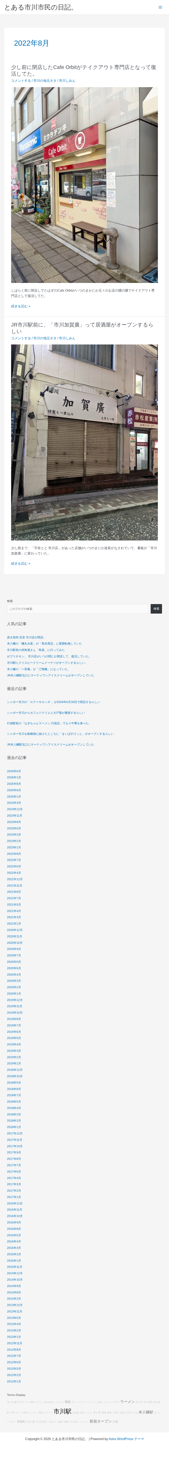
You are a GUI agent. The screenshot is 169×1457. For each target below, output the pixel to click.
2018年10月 (15, 1076)
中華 (12, 1412)
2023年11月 (14, 815)
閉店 (68, 1402)
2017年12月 (15, 1133)
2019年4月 (14, 1044)
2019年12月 (15, 1000)
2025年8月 (14, 783)
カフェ (38, 1402)
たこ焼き (98, 1402)
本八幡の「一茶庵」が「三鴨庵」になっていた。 (38, 669)
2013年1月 (14, 1336)
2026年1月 (14, 777)
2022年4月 (14, 872)
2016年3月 (14, 1247)
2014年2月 (14, 1298)
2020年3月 (14, 980)
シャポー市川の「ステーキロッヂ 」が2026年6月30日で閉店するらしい (53, 702)
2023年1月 (14, 847)
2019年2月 (14, 1057)
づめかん (52, 1421)
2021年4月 (14, 911)
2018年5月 (14, 1101)
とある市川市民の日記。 (40, 7)
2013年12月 (15, 1305)
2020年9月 (14, 949)
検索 (10, 601)
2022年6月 (14, 866)
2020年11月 (14, 936)
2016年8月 (14, 1228)
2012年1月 (14, 1381)
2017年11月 (14, 1139)
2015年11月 (14, 1266)
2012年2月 (14, 1375)
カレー (18, 1412)
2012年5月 (14, 1368)
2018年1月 (14, 1127)
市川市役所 (41, 1421)
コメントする (21, 80)
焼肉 (32, 1402)
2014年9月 (14, 1286)
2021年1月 (14, 923)
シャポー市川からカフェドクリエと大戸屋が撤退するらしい (46, 712)
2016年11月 (14, 1209)
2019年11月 (14, 1006)
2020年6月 (14, 961)
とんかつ (59, 1402)
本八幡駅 (145, 1412)
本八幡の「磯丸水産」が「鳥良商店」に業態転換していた (44, 643)
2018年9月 (14, 1082)
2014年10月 (15, 1279)
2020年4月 (14, 974)
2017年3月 (14, 1184)
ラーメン (127, 1402)
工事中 (116, 1412)
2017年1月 (14, 1197)
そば (135, 1412)
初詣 (122, 1412)
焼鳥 (40, 1412)
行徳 (115, 1421)
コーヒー (84, 1421)
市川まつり (23, 1402)
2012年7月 (14, 1355)
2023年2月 (14, 841)
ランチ (97, 1412)
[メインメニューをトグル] (160, 7)
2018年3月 (14, 1114)
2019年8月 (14, 1019)
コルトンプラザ (111, 1402)
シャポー (11, 1421)
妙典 (25, 1412)
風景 (109, 1412)
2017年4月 (14, 1178)
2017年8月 (14, 1158)
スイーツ (48, 1412)
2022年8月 (14, 853)
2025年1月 (14, 796)
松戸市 (139, 1402)
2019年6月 (14, 1031)
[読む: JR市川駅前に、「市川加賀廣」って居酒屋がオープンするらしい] (84, 442)
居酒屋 (21, 1421)
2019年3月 (14, 1050)
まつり (157, 1412)
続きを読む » (20, 306)
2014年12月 (15, 1273)
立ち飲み (74, 1421)
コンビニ (33, 1412)
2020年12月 (15, 930)
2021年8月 (14, 891)
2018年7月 (14, 1095)
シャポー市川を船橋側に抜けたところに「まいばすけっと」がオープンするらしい (60, 733)
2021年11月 (14, 885)
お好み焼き (48, 1402)
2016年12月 (15, 1203)
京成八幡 (30, 1421)
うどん (88, 1412)
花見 (82, 1412)
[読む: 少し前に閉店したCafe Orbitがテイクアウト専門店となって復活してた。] (84, 184)
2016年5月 (14, 1235)
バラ (90, 1402)
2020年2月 (14, 987)
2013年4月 (14, 1324)
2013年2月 (14, 1330)
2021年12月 (15, 879)
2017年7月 (14, 1165)
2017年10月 (15, 1146)
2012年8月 (14, 1349)
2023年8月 (14, 822)
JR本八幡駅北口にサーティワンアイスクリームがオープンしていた (50, 675)
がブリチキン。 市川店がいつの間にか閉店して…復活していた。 (49, 656)
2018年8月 (14, 1089)
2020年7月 (14, 955)
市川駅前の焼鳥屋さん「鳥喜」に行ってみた (36, 650)
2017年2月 (14, 1190)
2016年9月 (14, 1222)
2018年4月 (14, 1108)
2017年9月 (14, 1152)
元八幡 (13, 1402)
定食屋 (75, 1412)
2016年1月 (14, 1260)
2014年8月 (14, 1292)
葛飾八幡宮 (63, 1421)
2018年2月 (14, 1120)
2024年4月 (14, 802)
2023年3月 (14, 834)
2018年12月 (15, 1069)
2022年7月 (14, 860)
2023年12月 (15, 809)
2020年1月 (14, 993)
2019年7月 (14, 1025)
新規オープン (101, 1421)
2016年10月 (15, 1216)
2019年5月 (14, 1038)
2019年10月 (15, 1012)
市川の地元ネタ (44, 80)
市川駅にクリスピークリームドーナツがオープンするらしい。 (47, 662)
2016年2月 (14, 1254)
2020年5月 (14, 968)
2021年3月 (14, 917)
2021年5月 (14, 904)
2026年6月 (14, 771)
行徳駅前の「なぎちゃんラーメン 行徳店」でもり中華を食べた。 (49, 723)
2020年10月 (15, 942)
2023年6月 (14, 828)
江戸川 (129, 1412)
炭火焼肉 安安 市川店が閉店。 (26, 637)
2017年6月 (14, 1171)
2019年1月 (14, 1063)
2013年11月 (14, 1311)
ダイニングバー (79, 1402)
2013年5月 (14, 1317)
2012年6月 (14, 1362)
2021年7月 (14, 898)
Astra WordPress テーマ (126, 1439)
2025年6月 (14, 790)
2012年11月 (14, 1343)
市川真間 (148, 1402)
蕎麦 (104, 1412)
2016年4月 (14, 1241)
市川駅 (63, 1411)
